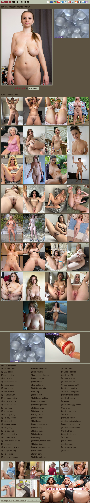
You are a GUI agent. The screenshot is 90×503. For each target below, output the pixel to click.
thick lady (67, 438)
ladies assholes (10, 382)
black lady (7, 408)
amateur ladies (9, 369)
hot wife (66, 451)
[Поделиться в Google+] (58, 2)
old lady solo (68, 431)
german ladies (39, 401)
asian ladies (8, 375)
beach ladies (8, 392)
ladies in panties (70, 388)
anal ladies (8, 372)
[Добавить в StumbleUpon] (76, 2)
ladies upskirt (68, 444)
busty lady (7, 428)
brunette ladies (9, 424)
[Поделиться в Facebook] (51, 2)
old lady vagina (69, 447)
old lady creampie (10, 457)
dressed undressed (41, 375)
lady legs (37, 438)
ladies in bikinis (9, 405)
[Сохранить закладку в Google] (55, 2)
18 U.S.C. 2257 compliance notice (39, 501)
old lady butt (8, 431)
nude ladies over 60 (71, 385)
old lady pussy (69, 398)
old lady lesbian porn (42, 441)
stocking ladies (69, 434)
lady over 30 (68, 375)
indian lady (37, 428)
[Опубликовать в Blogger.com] (48, 2)
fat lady (36, 392)
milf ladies (37, 451)
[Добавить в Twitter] (83, 2)
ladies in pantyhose (71, 392)
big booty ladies (10, 398)
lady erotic (37, 382)
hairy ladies (38, 415)
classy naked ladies (11, 441)
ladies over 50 (69, 382)
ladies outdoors (69, 372)
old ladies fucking (40, 398)
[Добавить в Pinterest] (69, 2)
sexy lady (67, 415)
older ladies (68, 369)
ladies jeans (38, 431)
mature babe (8, 385)
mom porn (37, 454)
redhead (66, 401)
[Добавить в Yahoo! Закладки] (86, 2)
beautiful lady (9, 395)
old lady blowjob (10, 415)
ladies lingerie (39, 444)
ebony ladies (38, 378)
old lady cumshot (40, 369)
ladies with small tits (71, 428)
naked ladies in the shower (74, 421)
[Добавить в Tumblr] (79, 2)
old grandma (38, 408)
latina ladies (38, 434)
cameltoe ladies (10, 434)
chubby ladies (9, 438)
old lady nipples (39, 457)
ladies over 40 (69, 378)
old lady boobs (9, 418)
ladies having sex (70, 411)
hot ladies (37, 421)
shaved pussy (69, 418)
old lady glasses (40, 405)
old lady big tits (9, 401)
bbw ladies (8, 388)
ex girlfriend (38, 385)
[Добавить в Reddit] (72, 2)
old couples (8, 454)
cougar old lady (9, 451)
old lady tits (67, 441)
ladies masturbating (41, 447)
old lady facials (39, 388)
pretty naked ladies (71, 395)
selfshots (66, 408)
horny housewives (40, 424)
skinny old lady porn (71, 424)
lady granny (38, 411)
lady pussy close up (11, 447)
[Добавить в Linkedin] (62, 2)
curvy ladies (38, 372)
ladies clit (7, 444)
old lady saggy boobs (72, 405)
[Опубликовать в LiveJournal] (65, 2)
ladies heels (38, 418)
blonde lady (8, 411)
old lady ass (8, 378)
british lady (8, 421)
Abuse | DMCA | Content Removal (13, 501)
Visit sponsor (34, 88)
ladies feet (37, 395)
